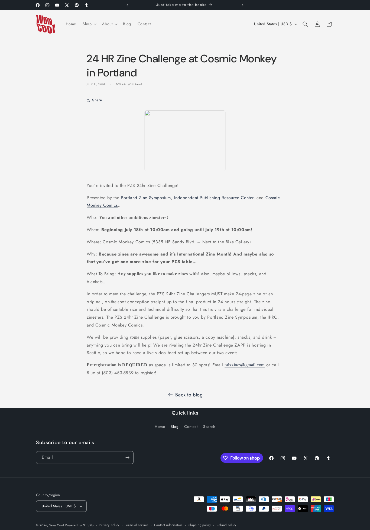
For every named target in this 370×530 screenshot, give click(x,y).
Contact (190, 426)
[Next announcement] (243, 5)
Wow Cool (56, 525)
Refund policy (226, 525)
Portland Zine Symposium (146, 198)
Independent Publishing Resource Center (214, 198)
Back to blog (189, 394)
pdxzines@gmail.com (245, 365)
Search (209, 426)
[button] (89, 24)
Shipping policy (200, 525)
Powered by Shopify (79, 525)
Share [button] (97, 100)
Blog (174, 426)
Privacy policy (109, 525)
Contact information (168, 525)
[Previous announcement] (127, 5)
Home (160, 426)
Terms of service (136, 525)
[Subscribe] (127, 457)
